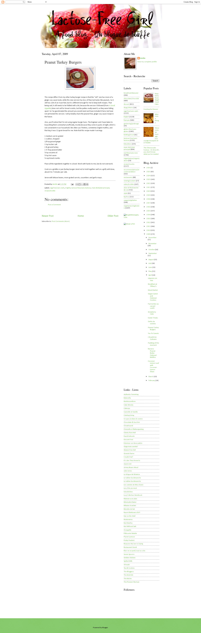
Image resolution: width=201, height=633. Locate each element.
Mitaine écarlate (130, 505)
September (152, 253)
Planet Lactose (129, 537)
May (150, 271)
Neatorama (128, 519)
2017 (148, 203)
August (151, 259)
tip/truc (126, 197)
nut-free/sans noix (131, 153)
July (150, 263)
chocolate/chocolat (131, 99)
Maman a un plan (130, 499)
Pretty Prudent (129, 540)
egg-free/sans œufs (57, 188)
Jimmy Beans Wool (131, 467)
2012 (148, 222)
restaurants (128, 177)
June (150, 267)
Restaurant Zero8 (130, 547)
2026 (148, 168)
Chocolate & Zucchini (132, 422)
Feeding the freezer (151, 109)
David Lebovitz (129, 436)
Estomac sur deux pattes (133, 443)
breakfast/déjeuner (131, 93)
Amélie (142, 58)
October (151, 249)
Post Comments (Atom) (61, 221)
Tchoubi (127, 565)
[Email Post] (72, 184)
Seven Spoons (129, 554)
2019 (148, 195)
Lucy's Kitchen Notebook (133, 495)
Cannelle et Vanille (131, 412)
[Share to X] (82, 184)
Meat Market (153, 290)
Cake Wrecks (128, 405)
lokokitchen (128, 492)
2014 (148, 215)
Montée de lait (129, 509)
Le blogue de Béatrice (132, 474)
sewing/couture (130, 181)
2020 (148, 191)
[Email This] (76, 184)
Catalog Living (129, 415)
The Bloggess (129, 572)
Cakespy (127, 408)
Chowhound (128, 426)
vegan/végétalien (130, 200)
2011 (148, 226)
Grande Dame (129, 453)
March (151, 376)
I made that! (128, 457)
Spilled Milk (128, 561)
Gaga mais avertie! (131, 446)
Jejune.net (127, 464)
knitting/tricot (129, 135)
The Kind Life (128, 575)
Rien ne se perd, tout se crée (134, 551)
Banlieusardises (130, 401)
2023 (148, 179)
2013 (148, 219)
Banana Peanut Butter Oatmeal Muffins (152, 353)
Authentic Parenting (131, 394)
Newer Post (47, 216)
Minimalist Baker (130, 502)
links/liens (127, 144)
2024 (148, 176)
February (151, 380)
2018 (148, 199)
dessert (126, 104)
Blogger (105, 627)
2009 (148, 234)
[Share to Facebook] (84, 184)
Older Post (113, 216)
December (152, 237)
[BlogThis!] (79, 184)
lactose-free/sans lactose (81, 188)
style (125, 193)
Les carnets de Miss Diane (133, 485)
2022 (148, 183)
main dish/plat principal (100, 188)
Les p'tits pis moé (130, 488)
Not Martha (128, 523)
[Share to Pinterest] (87, 184)
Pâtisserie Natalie (130, 533)
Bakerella (127, 398)
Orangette (127, 530)
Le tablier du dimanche (132, 478)
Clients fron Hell (130, 433)
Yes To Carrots (153, 333)
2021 (148, 187)
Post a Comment (54, 205)
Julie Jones (128, 471)
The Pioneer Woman (131, 582)
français (127, 120)
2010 (148, 230)
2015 (148, 211)
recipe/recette (50, 191)
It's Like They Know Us (132, 460)
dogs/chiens (128, 108)
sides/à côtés (129, 184)
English (68, 188)
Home (81, 216)
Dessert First (128, 440)
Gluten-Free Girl (130, 450)
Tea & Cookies (129, 568)
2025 (148, 172)
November (152, 243)
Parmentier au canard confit (153, 306)
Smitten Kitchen (129, 558)
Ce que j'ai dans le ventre (133, 419)
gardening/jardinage (131, 124)
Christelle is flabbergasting (133, 429)
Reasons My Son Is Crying (133, 544)
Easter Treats (153, 318)
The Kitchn (128, 578)
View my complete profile (147, 62)
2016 (148, 207)
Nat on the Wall (129, 516)
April (150, 275)
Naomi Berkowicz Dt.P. (132, 512)
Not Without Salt (130, 526)
